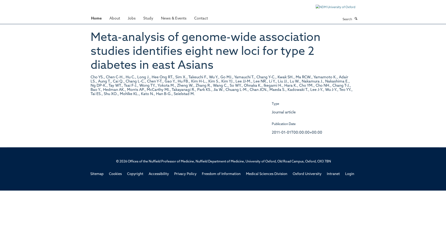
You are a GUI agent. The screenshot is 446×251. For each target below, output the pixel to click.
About (114, 18)
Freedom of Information (221, 174)
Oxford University (307, 174)
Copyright (135, 174)
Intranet (333, 174)
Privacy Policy (185, 174)
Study (148, 18)
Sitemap (97, 174)
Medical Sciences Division (266, 174)
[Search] (355, 19)
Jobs (132, 18)
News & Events (174, 18)
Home (96, 18)
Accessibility (159, 174)
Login (349, 174)
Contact (201, 18)
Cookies (115, 174)
